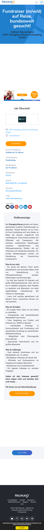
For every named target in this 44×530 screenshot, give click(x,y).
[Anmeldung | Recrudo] (36, 2)
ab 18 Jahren (17, 152)
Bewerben (16, 144)
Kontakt (22, 500)
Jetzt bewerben (22, 393)
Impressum (30, 500)
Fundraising (11, 160)
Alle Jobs (22, 453)
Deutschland (14, 135)
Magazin (25, 502)
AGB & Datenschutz (14, 502)
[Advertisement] (22, 68)
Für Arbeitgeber (12, 500)
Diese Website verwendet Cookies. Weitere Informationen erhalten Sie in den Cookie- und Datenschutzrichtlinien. (22, 523)
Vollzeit (9, 152)
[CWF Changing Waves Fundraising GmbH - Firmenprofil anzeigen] (22, 119)
